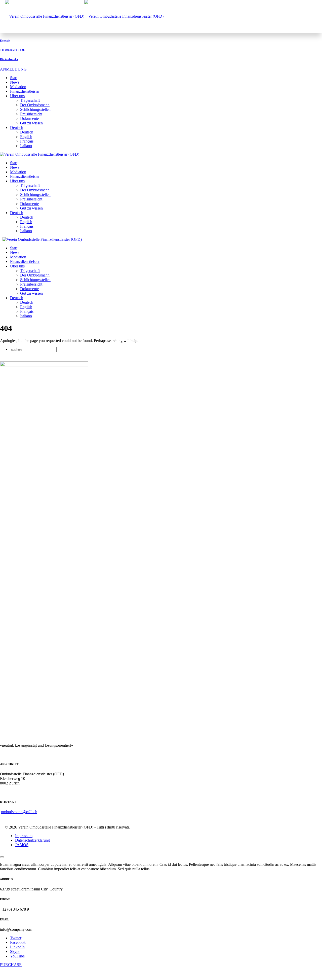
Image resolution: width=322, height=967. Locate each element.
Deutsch (26, 132)
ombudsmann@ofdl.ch (19, 812)
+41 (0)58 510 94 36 (12, 49)
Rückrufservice (9, 59)
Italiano (26, 146)
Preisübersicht (31, 114)
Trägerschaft (30, 100)
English (26, 136)
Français (26, 141)
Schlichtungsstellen (35, 109)
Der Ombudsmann (35, 105)
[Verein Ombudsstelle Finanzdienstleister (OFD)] (84, 16)
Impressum (23, 836)
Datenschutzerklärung (32, 840)
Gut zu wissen (31, 123)
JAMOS (21, 845)
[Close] (2, 857)
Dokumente (29, 118)
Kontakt (5, 40)
